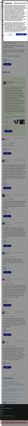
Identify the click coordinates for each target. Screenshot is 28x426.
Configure (9, 34)
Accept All (21, 34)
